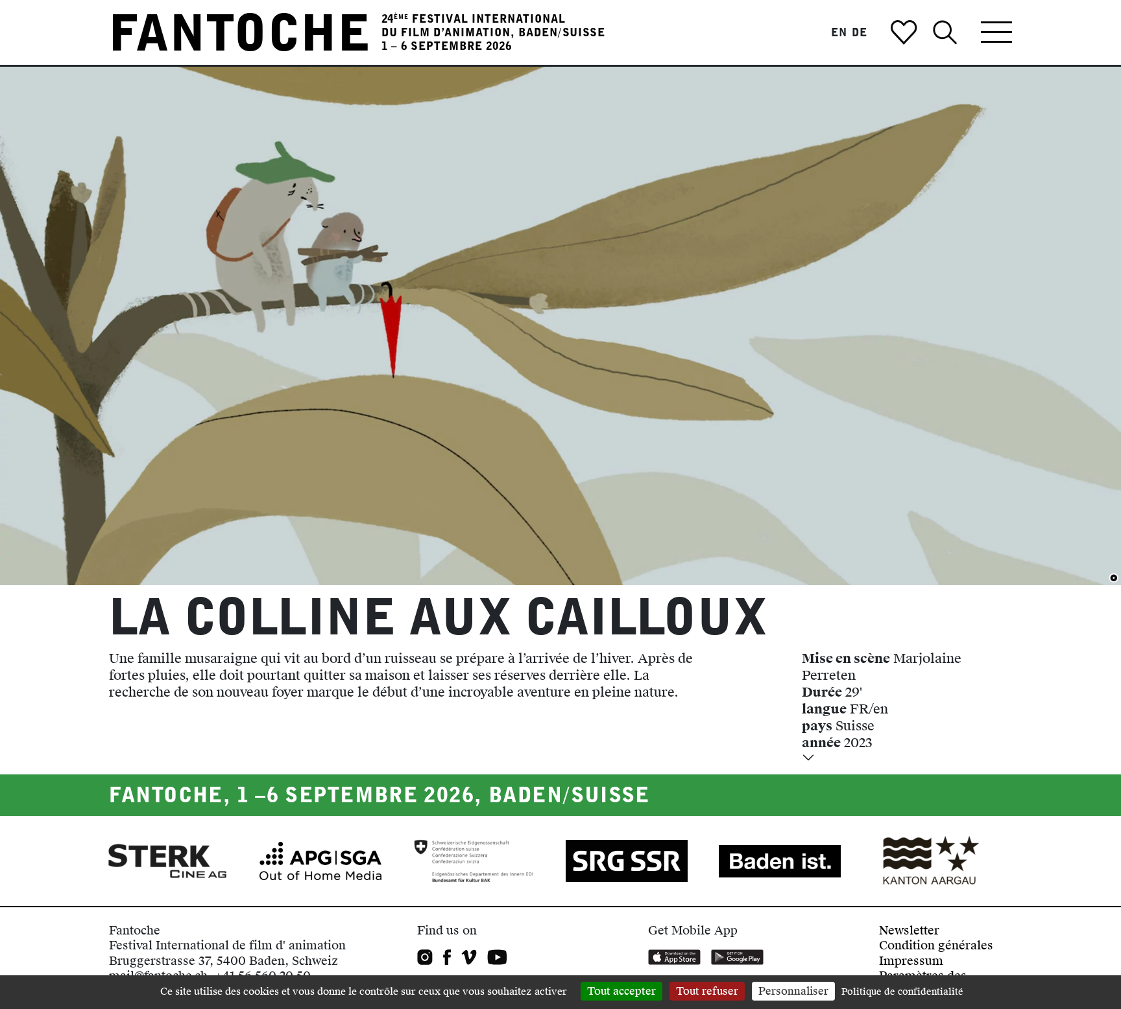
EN (839, 32)
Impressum (911, 960)
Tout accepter (621, 991)
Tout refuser (707, 991)
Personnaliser (793, 991)
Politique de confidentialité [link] (902, 992)
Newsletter (909, 930)
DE (859, 32)
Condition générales (936, 945)
